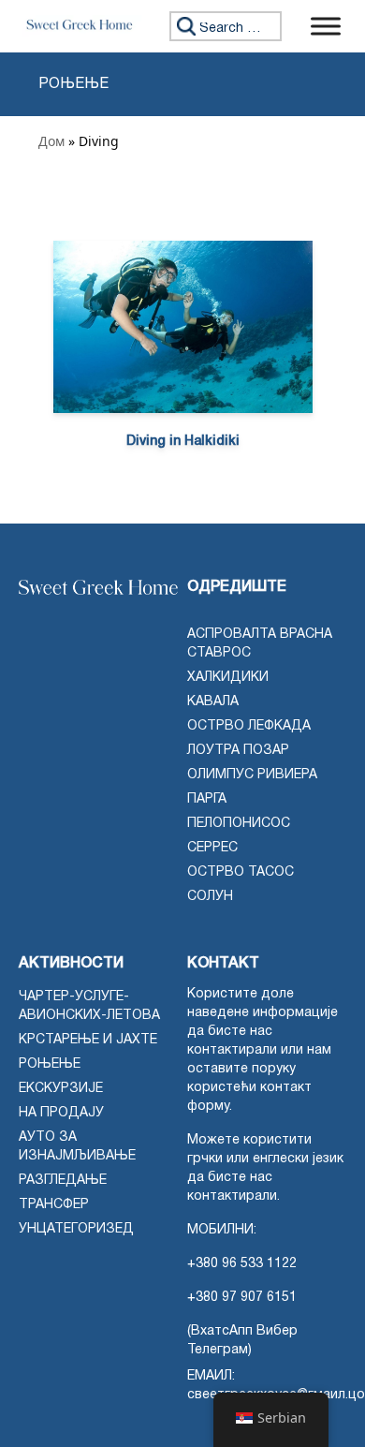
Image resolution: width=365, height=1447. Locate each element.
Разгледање (63, 1180)
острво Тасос (240, 872)
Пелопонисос (238, 824)
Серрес (212, 848)
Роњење (49, 1064)
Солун (210, 897)
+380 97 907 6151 (242, 1298)
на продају (61, 1113)
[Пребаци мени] (326, 26)
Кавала (213, 702)
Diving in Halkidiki (183, 442)
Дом (51, 141)
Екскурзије (61, 1089)
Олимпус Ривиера (252, 775)
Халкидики (228, 678)
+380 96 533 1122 (242, 1264)
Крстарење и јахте (88, 1040)
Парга (206, 799)
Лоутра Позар (238, 751)
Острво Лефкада (249, 726)
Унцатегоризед (76, 1229)
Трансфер (54, 1205)
